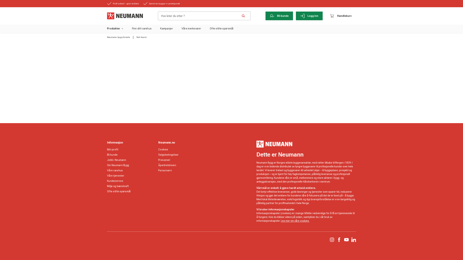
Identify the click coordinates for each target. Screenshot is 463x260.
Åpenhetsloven (167, 165)
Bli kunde (283, 15)
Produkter (113, 28)
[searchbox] (200, 16)
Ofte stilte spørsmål (119, 191)
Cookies (163, 149)
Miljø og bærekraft (118, 186)
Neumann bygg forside (118, 37)
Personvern (165, 170)
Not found (141, 37)
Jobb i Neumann (116, 160)
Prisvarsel (164, 160)
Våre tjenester (115, 175)
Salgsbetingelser (168, 154)
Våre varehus (115, 170)
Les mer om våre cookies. (295, 220)
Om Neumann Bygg (118, 165)
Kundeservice (115, 180)
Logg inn (312, 15)
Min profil (112, 149)
